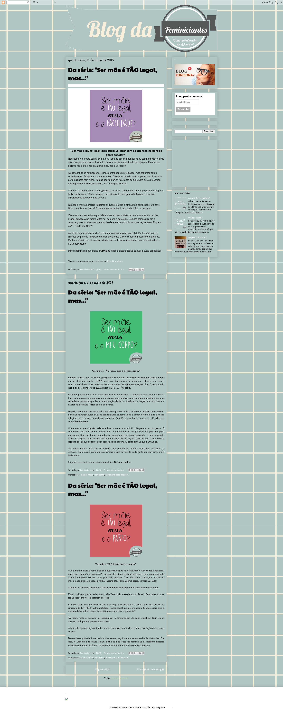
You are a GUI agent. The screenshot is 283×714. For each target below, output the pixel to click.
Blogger (169, 707)
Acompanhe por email (189, 96)
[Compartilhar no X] (136, 269)
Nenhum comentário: (114, 270)
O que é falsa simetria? (199, 198)
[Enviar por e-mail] (130, 269)
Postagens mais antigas (150, 669)
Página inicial (102, 669)
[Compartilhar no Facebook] (139, 269)
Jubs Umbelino (114, 261)
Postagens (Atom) (120, 678)
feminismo (99, 475)
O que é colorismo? (197, 237)
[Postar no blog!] (133, 269)
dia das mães (87, 475)
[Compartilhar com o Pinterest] (142, 269)
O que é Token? (195, 218)
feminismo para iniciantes (117, 475)
